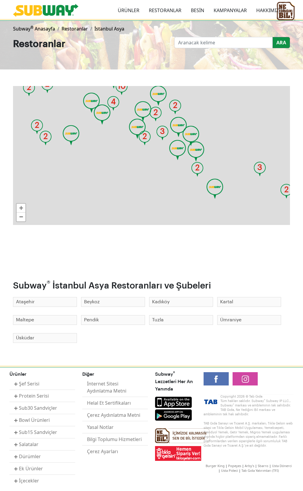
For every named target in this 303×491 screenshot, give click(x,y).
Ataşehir (25, 301)
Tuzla (158, 319)
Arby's (249, 466)
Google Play (173, 415)
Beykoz (92, 301)
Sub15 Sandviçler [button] (38, 432)
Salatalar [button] (28, 444)
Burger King (215, 466)
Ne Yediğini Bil (182, 435)
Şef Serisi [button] (29, 383)
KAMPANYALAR (230, 10)
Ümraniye (230, 319)
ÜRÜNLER (128, 10)
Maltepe (25, 319)
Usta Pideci (229, 470)
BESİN (197, 10)
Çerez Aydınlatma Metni (113, 415)
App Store (173, 402)
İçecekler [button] (29, 480)
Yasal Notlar (100, 427)
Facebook (216, 378)
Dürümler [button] (30, 456)
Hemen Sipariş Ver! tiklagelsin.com (178, 453)
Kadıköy (161, 301)
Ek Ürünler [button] (31, 468)
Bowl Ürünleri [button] (34, 420)
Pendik (91, 319)
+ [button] (21, 208)
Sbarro (263, 466)
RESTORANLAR (165, 10)
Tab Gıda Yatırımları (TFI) (260, 470)
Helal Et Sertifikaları (109, 403)
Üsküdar (25, 338)
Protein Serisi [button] (34, 396)
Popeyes (234, 466)
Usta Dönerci (282, 466)
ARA (281, 42)
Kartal (226, 301)
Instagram (245, 378)
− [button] (21, 217)
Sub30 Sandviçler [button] (38, 408)
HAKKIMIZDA (270, 10)
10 (121, 86)
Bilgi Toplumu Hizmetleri (114, 439)
